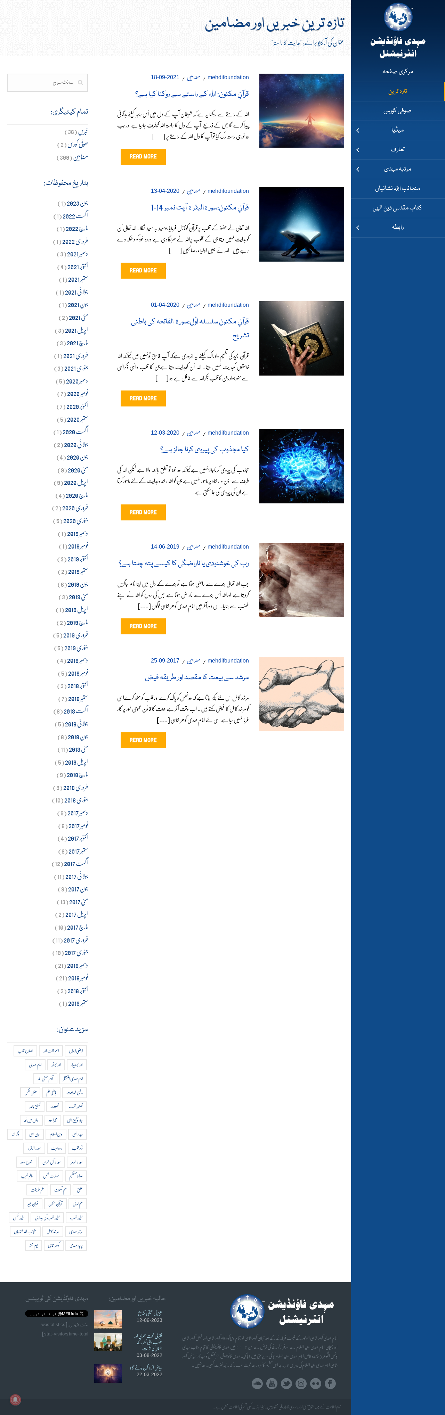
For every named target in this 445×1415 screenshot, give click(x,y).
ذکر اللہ (15, 1134)
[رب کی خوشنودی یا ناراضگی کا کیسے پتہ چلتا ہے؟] (301, 578)
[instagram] (301, 1384)
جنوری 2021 (76, 367)
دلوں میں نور (31, 1120)
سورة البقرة (34, 1148)
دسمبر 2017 (77, 812)
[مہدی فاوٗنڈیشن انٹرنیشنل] (398, 31)
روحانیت (56, 1148)
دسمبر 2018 (77, 660)
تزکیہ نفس (30, 1092)
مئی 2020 (78, 469)
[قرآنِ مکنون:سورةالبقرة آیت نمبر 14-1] (301, 223)
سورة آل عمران (51, 1162)
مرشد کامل (53, 1231)
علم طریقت (37, 1190)
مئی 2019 (78, 596)
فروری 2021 (75, 355)
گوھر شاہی (53, 1245)
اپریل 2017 (76, 914)
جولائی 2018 (76, 723)
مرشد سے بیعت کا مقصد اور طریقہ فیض (197, 677)
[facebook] (330, 1384)
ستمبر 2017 (78, 850)
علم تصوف (60, 1190)
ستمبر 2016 (78, 1002)
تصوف (54, 1106)
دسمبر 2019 (77, 533)
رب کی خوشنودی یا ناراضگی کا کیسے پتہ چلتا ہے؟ (184, 563)
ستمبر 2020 (77, 418)
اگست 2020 (75, 431)
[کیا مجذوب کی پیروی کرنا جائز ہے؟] (301, 464)
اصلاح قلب (25, 1051)
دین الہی (34, 1134)
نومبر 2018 (78, 672)
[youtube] (271, 1384)
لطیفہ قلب (76, 1217)
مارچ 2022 (77, 228)
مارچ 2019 (77, 622)
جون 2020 (77, 456)
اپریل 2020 (76, 482)
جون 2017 (78, 888)
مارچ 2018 (77, 774)
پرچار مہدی (76, 1245)
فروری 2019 (75, 634)
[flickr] (315, 1384)
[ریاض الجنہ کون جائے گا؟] (108, 1373)
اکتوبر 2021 (77, 266)
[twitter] (286, 1384)
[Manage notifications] (15, 1399)
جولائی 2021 (76, 291)
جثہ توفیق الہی (75, 1120)
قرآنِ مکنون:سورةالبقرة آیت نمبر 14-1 (200, 208)
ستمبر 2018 (78, 698)
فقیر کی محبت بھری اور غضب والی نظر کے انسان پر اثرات (148, 1342)
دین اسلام (56, 1134)
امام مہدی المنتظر (73, 1078)
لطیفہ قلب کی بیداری (47, 1217)
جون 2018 (78, 736)
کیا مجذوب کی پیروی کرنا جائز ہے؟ (204, 449)
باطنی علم (51, 1092)
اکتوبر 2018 (77, 685)
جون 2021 (78, 304)
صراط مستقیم (76, 1176)
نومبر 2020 (77, 393)
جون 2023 (77, 202)
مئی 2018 (78, 749)
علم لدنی (78, 1204)
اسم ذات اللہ (51, 1051)
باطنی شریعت (74, 1092)
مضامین (193, 77)
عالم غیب (27, 1176)
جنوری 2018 (76, 799)
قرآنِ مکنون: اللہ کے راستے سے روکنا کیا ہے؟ (192, 94)
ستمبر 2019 (78, 571)
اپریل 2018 (76, 761)
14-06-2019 (165, 547)
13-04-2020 (165, 191)
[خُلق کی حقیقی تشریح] (108, 1319)
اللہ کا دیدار (77, 1065)
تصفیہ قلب (76, 1106)
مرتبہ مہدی (76, 1231)
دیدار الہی (77, 1134)
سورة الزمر (77, 1162)
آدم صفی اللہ (45, 1078)
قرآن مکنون (55, 1204)
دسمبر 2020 (77, 380)
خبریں (83, 131)
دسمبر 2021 (77, 253)
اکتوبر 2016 (77, 990)
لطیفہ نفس (19, 1217)
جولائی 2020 (76, 444)
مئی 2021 (78, 317)
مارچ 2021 (77, 342)
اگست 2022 (75, 215)
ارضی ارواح (76, 1051)
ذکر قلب (77, 1148)
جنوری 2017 (76, 952)
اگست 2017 (76, 863)
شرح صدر (26, 1162)
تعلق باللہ (34, 1106)
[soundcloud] (257, 1384)
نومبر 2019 (78, 545)
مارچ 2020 (77, 495)
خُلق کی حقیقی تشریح (150, 1313)
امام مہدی (35, 1065)
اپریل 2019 (76, 609)
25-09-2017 (165, 661)
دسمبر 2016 (77, 965)
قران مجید (32, 1204)
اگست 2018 (76, 710)
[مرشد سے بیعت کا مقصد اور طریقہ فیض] (301, 692)
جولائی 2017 (76, 876)
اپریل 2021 (76, 330)
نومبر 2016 (78, 977)
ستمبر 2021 (78, 278)
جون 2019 (78, 584)
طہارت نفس (51, 1176)
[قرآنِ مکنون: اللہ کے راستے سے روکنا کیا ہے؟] (301, 109)
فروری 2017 (76, 939)
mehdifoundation (228, 77)
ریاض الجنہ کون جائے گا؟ (146, 1367)
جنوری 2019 (76, 647)
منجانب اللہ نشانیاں (25, 1231)
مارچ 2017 (77, 926)
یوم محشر (33, 1245)
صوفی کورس (77, 144)
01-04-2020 (165, 305)
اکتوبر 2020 (77, 406)
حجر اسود (53, 1120)
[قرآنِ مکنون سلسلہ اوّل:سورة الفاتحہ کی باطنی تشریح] (301, 337)
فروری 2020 (75, 507)
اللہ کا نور (56, 1065)
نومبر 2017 (78, 825)
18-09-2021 (165, 77)
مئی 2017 (78, 901)
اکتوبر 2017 (78, 837)
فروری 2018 (75, 787)
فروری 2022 (75, 241)
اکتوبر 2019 (77, 558)
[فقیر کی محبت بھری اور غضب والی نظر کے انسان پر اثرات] (108, 1342)
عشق (80, 1190)
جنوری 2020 (75, 520)
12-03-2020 (165, 433)
